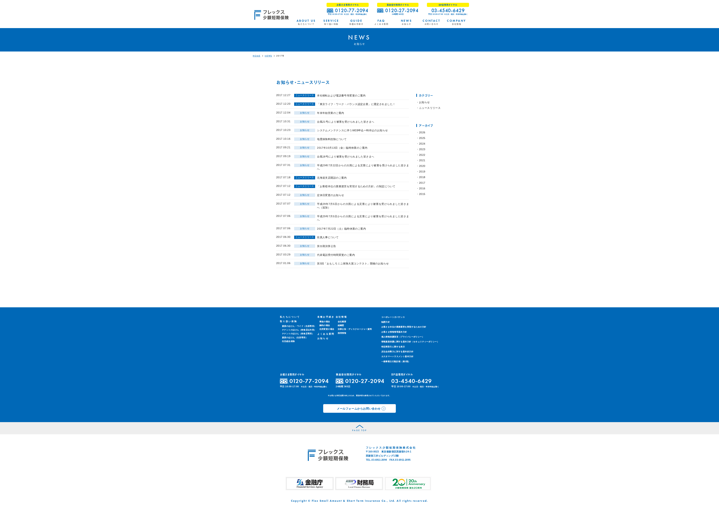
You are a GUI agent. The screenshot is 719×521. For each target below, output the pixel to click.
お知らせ (424, 102)
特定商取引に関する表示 (393, 347)
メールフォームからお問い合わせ (359, 408)
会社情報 (341, 317)
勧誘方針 (385, 322)
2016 (422, 188)
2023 (422, 149)
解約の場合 (324, 325)
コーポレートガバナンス (393, 317)
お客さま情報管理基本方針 (394, 332)
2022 (422, 154)
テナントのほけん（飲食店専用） (298, 333)
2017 (422, 182)
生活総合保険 (288, 341)
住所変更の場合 (326, 329)
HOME (256, 55)
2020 (422, 165)
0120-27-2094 (401, 10)
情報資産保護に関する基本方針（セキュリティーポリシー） (410, 341)
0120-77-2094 (351, 10)
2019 (422, 171)
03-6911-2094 (379, 459)
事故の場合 (324, 321)
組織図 (341, 325)
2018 (422, 177)
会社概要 (342, 321)
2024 (422, 143)
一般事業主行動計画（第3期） (395, 361)
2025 (422, 138)
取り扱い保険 (288, 321)
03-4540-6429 (448, 10)
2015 (422, 194)
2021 (422, 160)
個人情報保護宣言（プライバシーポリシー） (402, 337)
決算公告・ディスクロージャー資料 (355, 329)
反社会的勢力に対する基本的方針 (397, 351)
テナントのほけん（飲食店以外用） (299, 330)
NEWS (268, 55)
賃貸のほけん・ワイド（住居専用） (299, 326)
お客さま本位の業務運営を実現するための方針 (403, 327)
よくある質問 (326, 334)
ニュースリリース (430, 107)
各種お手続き (326, 317)
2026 (422, 132)
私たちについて (290, 317)
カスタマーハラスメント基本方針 (397, 356)
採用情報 (342, 333)
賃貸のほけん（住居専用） (295, 337)
